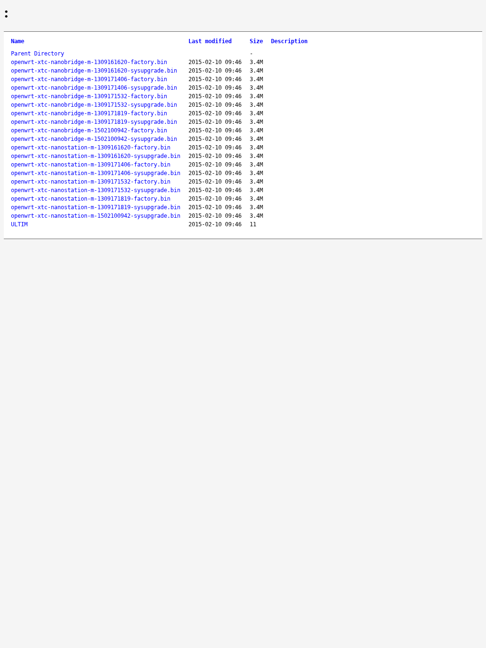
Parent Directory (37, 53)
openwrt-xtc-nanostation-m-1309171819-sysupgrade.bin (95, 207)
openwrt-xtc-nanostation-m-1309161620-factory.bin (90, 147)
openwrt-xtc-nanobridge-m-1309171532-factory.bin (89, 96)
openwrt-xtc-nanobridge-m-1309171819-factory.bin (89, 113)
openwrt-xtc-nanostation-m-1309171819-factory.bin (90, 198)
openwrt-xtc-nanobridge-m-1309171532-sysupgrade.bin (94, 105)
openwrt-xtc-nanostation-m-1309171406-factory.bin (90, 164)
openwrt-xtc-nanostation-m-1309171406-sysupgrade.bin (95, 173)
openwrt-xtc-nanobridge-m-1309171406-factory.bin (89, 79)
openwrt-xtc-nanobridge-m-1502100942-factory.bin (89, 130)
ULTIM (19, 224)
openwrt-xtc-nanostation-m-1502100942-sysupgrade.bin (95, 216)
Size (256, 41)
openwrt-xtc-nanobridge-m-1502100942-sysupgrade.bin (94, 139)
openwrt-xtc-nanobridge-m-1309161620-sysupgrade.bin (94, 70)
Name (17, 41)
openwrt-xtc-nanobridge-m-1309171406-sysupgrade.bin (94, 87)
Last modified (210, 41)
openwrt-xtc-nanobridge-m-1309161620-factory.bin (89, 62)
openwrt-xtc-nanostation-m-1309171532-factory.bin (90, 181)
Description (289, 41)
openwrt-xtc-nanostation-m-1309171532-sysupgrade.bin (95, 190)
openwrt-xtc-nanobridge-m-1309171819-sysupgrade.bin (94, 122)
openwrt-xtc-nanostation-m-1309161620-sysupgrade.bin (95, 156)
